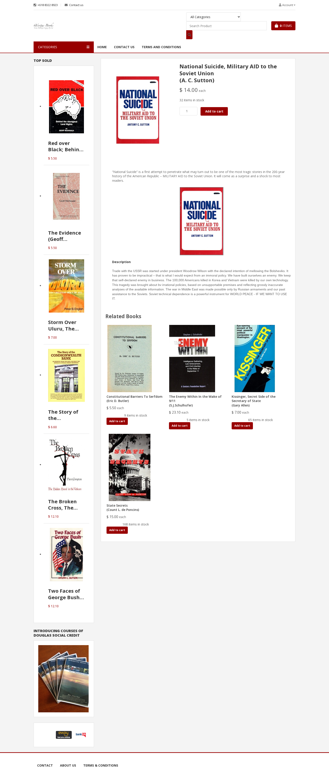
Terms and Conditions (161, 47)
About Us (68, 765)
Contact (45, 765)
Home (102, 47)
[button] (46, 735)
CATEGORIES (47, 47)
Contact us (75, 5)
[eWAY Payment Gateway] (63, 734)
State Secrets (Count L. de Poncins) (123, 507)
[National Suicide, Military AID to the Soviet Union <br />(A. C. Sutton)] (137, 110)
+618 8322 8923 (47, 5)
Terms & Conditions (100, 765)
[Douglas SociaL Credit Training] (63, 678)
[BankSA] (80, 734)
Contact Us (124, 47)
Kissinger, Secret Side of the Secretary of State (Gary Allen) (254, 400)
